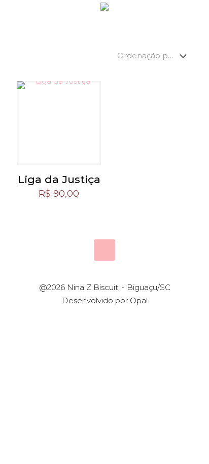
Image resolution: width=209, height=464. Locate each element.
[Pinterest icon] (110, 319)
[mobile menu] (195, 15)
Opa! (139, 300)
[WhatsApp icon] (88, 319)
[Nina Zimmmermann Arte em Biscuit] (104, 15)
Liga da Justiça (59, 179)
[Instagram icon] (120, 319)
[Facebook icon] (99, 319)
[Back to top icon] (104, 250)
